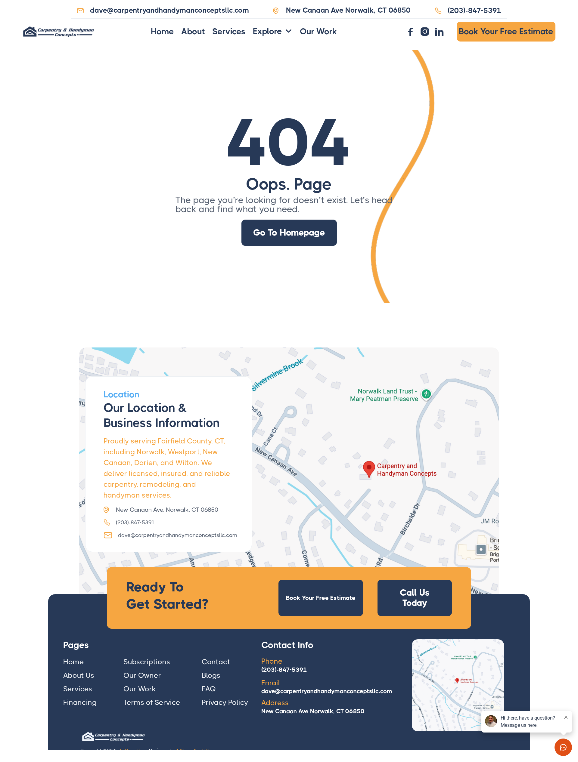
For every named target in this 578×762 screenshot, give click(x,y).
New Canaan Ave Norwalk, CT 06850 (313, 711)
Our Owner (142, 675)
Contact (216, 662)
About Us (78, 675)
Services (229, 31)
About (193, 31)
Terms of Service (151, 702)
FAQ (209, 689)
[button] (273, 31)
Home (162, 31)
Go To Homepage (289, 232)
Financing (80, 702)
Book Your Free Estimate (506, 31)
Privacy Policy (225, 702)
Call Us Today (415, 598)
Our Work (318, 31)
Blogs (211, 675)
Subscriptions (146, 662)
